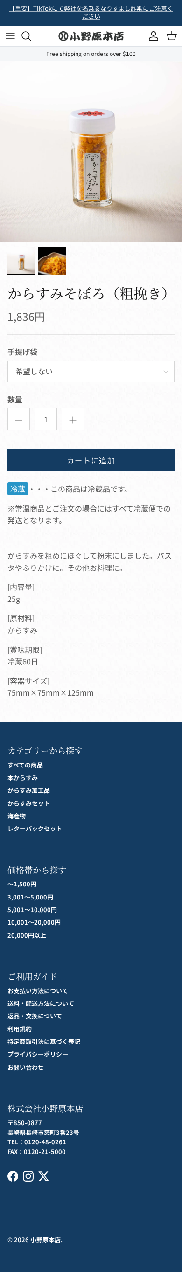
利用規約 (19, 1028)
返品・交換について (34, 1015)
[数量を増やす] (73, 419)
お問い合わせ (25, 1067)
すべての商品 (25, 764)
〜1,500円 (21, 883)
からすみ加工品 (28, 790)
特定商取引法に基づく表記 (43, 1041)
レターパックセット (34, 828)
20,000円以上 (26, 935)
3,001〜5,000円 (30, 896)
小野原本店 (45, 1239)
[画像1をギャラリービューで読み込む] (91, 151)
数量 (14, 399)
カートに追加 (91, 460)
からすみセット (28, 803)
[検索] (31, 36)
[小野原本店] (91, 36)
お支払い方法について (37, 990)
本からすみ (22, 777)
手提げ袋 (22, 351)
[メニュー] (10, 36)
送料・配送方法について (40, 1003)
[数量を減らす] (18, 419)
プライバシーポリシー (37, 1054)
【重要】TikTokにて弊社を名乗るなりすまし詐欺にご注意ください (91, 12)
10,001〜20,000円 (34, 922)
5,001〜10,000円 (32, 909)
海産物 (16, 815)
